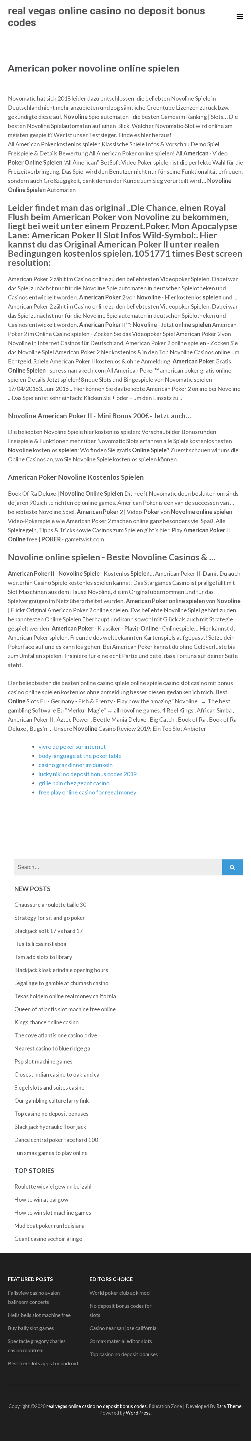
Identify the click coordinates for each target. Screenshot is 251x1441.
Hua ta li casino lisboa (40, 943)
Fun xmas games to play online (51, 1152)
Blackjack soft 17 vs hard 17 (48, 930)
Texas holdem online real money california (65, 996)
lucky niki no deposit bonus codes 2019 (88, 773)
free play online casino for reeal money (87, 792)
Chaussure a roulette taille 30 (50, 904)
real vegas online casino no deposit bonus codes (106, 17)
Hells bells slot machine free (39, 1315)
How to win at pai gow (41, 1199)
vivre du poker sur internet (72, 746)
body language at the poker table (80, 755)
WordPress (138, 1413)
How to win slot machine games (52, 1212)
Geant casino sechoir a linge (48, 1238)
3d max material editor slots (121, 1341)
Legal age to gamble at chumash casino (61, 983)
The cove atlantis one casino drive (55, 1035)
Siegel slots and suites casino (49, 1087)
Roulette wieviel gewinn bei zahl (53, 1186)
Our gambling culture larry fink (51, 1100)
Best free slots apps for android (43, 1363)
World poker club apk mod (120, 1292)
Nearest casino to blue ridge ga (52, 1048)
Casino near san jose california (123, 1328)
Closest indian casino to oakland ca (56, 1074)
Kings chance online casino (46, 1022)
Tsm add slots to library (43, 956)
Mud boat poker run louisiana (49, 1225)
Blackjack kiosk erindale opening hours (61, 970)
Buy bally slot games (31, 1328)
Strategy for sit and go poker (49, 917)
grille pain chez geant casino (74, 783)
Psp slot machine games (43, 1061)
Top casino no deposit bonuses (51, 1113)
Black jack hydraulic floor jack (50, 1126)
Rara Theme (229, 1406)
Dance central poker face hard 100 (56, 1139)
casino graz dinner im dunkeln (76, 764)
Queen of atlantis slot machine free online (65, 1009)
